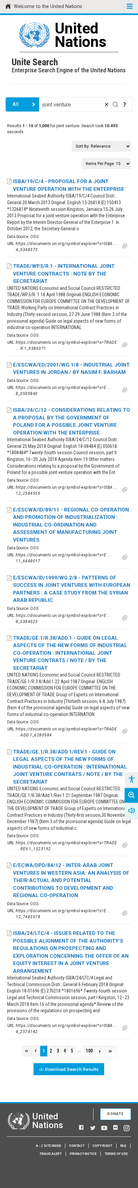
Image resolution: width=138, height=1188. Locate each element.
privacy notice (83, 1154)
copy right (102, 1145)
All (15, 104)
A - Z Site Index (48, 1145)
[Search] (115, 104)
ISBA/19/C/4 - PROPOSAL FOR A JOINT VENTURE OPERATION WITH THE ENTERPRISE (68, 185)
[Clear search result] (106, 104)
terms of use (116, 1154)
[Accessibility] (131, 779)
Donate (115, 1114)
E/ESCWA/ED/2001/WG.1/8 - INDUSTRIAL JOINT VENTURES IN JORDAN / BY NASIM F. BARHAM (71, 369)
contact (76, 1145)
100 (89, 1051)
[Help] (124, 104)
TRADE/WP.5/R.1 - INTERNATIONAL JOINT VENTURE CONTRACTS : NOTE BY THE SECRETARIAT (64, 273)
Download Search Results (71, 1069)
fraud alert (51, 1154)
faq (123, 1145)
